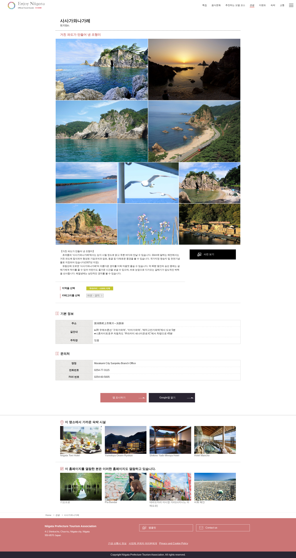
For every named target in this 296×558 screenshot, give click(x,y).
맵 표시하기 (119, 397)
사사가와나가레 (71, 515)
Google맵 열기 (167, 397)
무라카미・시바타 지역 (99, 288)
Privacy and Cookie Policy (173, 543)
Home (48, 515)
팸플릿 (152, 527)
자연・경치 (93, 295)
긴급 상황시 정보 (117, 543)
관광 (58, 515)
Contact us (211, 527)
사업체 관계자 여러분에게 (143, 543)
